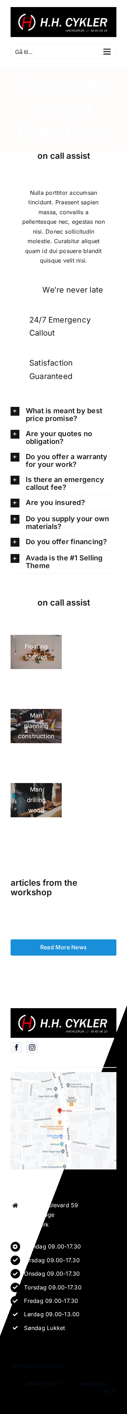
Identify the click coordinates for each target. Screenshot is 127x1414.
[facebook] (17, 1047)
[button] (63, 414)
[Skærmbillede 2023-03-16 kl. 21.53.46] (63, 1074)
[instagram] (32, 1047)
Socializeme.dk (82, 1366)
